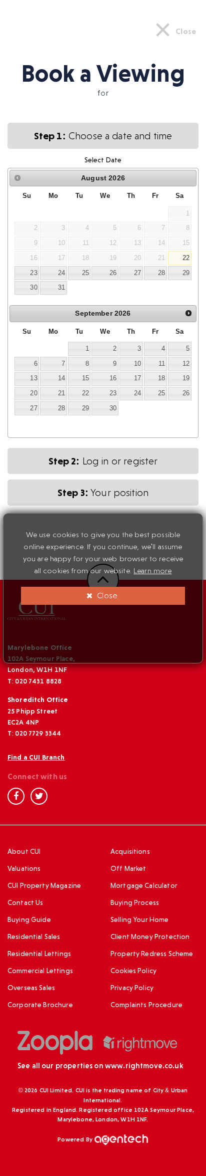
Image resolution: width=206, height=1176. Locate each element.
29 (186, 273)
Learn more (153, 570)
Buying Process (134, 902)
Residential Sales (34, 936)
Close (106, 595)
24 (61, 273)
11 (161, 363)
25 (85, 273)
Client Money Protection (150, 936)
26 (113, 273)
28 (161, 273)
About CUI (24, 851)
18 (161, 378)
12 (186, 363)
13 (33, 378)
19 (186, 378)
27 (137, 273)
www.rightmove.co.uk (144, 1065)
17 (137, 378)
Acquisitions (130, 851)
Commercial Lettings (40, 971)
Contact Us (26, 902)
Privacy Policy (132, 988)
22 (186, 258)
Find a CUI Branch (36, 757)
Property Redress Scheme (151, 954)
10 (137, 363)
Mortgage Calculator (144, 885)
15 (85, 378)
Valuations (24, 868)
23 (33, 273)
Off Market (128, 868)
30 (33, 287)
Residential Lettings (39, 954)
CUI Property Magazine (44, 885)
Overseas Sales (31, 988)
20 (33, 393)
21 (61, 393)
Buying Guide (29, 919)
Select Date (103, 160)
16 (113, 378)
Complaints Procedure (146, 1005)
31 (61, 287)
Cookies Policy (133, 971)
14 (61, 378)
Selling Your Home (139, 919)
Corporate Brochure (40, 1005)
